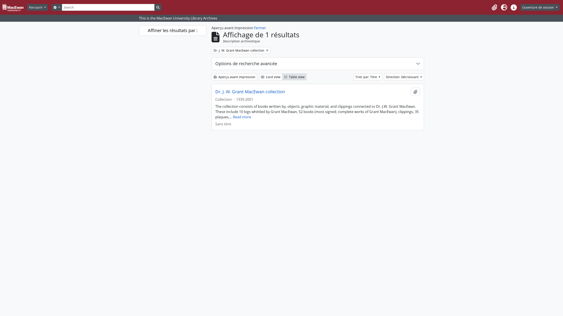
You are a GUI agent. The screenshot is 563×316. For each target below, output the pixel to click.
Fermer (260, 27)
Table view (296, 77)
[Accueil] (15, 7)
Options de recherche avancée (246, 63)
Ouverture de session (538, 7)
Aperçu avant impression (236, 77)
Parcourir (36, 7)
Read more (242, 117)
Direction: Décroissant (402, 77)
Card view (272, 77)
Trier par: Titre (366, 77)
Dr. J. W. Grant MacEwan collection (250, 91)
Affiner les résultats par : (172, 30)
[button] (494, 7)
